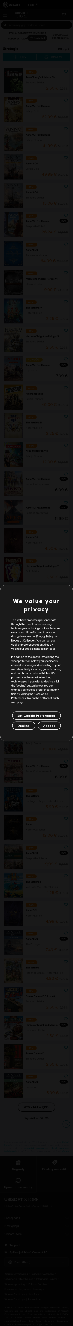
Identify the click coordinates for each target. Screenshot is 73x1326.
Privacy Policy (44, 636)
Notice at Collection (23, 640)
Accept (49, 725)
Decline (24, 725)
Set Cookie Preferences (36, 715)
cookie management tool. (40, 648)
